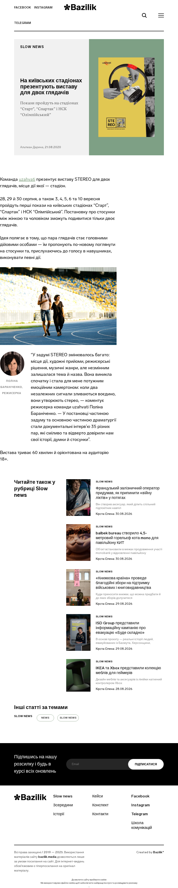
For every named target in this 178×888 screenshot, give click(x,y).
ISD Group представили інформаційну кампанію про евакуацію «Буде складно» (121, 628)
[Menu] (160, 15)
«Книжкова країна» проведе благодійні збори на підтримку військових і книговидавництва (123, 583)
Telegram (22, 23)
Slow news (32, 47)
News (45, 718)
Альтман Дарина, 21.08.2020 (40, 147)
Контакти (100, 814)
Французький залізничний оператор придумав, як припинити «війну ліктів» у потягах (128, 493)
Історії (58, 814)
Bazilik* (158, 852)
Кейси (97, 797)
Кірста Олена (105, 514)
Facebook (22, 7)
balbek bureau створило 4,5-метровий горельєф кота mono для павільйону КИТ (127, 538)
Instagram (43, 7)
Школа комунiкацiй (141, 825)
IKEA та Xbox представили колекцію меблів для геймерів (128, 670)
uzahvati (27, 179)
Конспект (100, 805)
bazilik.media (47, 857)
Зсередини (63, 805)
